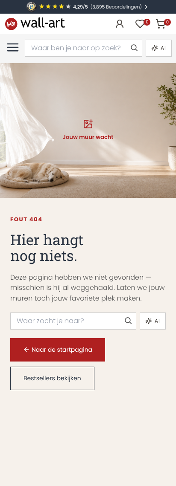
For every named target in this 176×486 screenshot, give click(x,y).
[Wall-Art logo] (35, 23)
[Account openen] (119, 24)
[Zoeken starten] (133, 48)
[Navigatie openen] (12, 47)
